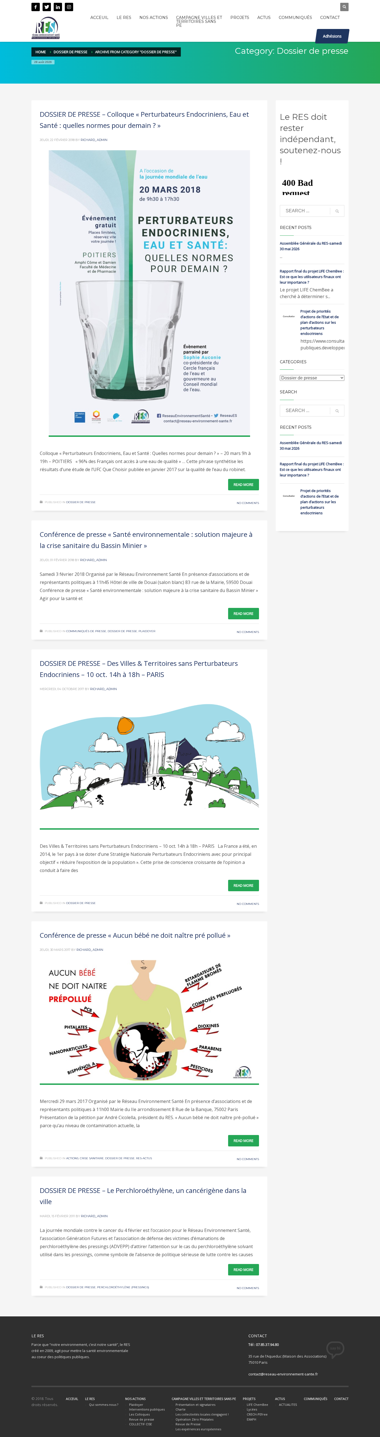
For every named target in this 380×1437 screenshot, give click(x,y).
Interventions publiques (147, 1409)
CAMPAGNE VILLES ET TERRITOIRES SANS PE (204, 1399)
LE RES (90, 1399)
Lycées (252, 1409)
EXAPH (251, 1419)
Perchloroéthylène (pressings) (123, 1287)
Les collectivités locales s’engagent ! (202, 1414)
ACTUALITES (288, 1404)
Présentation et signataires (195, 1404)
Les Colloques (139, 1414)
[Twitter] (47, 7)
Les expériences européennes (198, 1429)
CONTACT (341, 1399)
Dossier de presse (70, 51)
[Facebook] (35, 7)
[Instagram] (69, 7)
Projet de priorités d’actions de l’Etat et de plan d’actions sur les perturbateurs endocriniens (319, 322)
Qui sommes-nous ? (103, 1404)
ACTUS (280, 1399)
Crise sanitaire (92, 1158)
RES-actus (144, 1158)
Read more (243, 484)
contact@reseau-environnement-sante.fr (283, 1374)
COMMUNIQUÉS (315, 1399)
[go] (337, 211)
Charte (181, 1409)
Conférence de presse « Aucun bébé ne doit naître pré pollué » (135, 935)
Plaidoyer (147, 631)
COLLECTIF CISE (140, 1424)
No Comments (248, 503)
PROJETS (249, 1399)
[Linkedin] (58, 7)
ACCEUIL (72, 1399)
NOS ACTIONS (135, 1399)
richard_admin (94, 140)
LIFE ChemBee (257, 1404)
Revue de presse (141, 1419)
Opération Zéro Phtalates (194, 1419)
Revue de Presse (188, 1424)
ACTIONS (72, 1158)
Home (41, 51)
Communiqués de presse (86, 631)
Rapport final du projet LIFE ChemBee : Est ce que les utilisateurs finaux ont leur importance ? (312, 277)
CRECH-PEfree (257, 1414)
